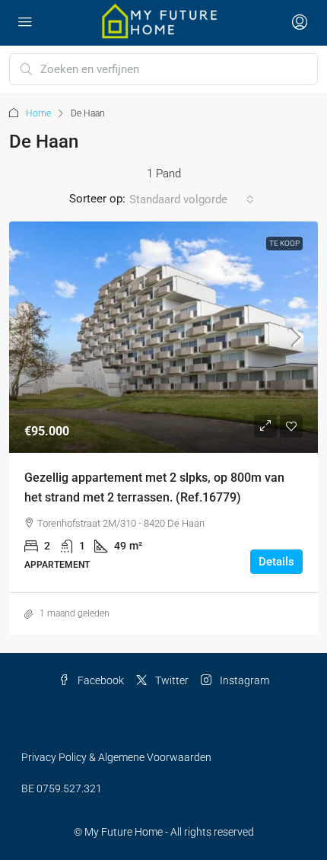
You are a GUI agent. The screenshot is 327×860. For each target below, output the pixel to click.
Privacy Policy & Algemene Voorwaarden (116, 757)
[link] (163, 337)
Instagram (243, 680)
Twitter (171, 680)
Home (38, 113)
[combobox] (191, 199)
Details (276, 562)
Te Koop (284, 243)
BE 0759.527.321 (61, 788)
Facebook (99, 680)
